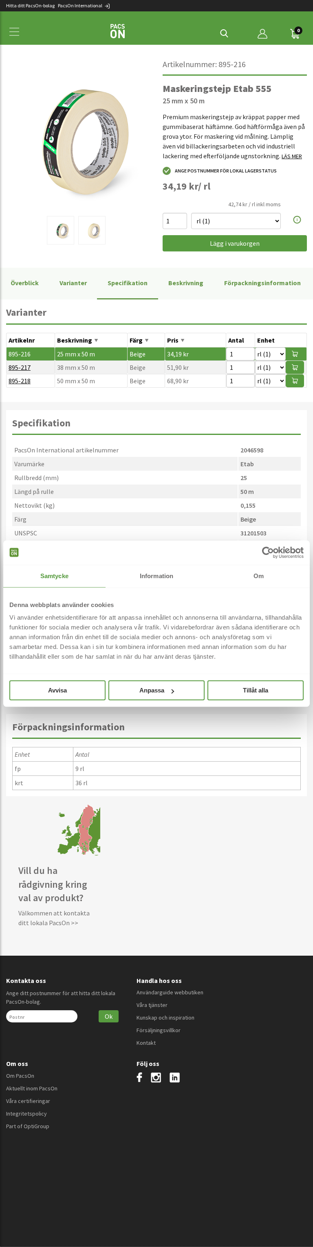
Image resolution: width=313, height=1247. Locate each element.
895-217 (20, 367)
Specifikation (128, 283)
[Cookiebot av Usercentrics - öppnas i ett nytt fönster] (268, 552)
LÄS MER (292, 156)
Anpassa (151, 690)
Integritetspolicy (26, 1113)
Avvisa (57, 690)
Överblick (25, 283)
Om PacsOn (20, 1075)
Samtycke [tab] (54, 575)
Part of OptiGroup (27, 1126)
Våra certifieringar (28, 1101)
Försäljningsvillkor (159, 1030)
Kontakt (146, 1042)
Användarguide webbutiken (170, 992)
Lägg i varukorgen (235, 243)
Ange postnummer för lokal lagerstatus (226, 171)
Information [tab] (156, 575)
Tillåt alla (255, 690)
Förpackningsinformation (262, 283)
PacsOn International (80, 5)
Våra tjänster (152, 1005)
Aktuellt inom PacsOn (31, 1088)
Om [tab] (258, 575)
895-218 (20, 381)
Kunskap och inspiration (165, 1017)
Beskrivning (185, 283)
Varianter (73, 283)
